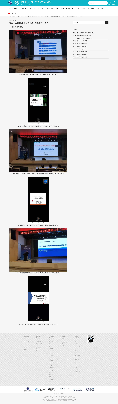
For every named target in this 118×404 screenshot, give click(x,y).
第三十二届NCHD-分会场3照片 (80, 51)
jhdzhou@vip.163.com (54, 400)
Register (114, 4)
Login (109, 4)
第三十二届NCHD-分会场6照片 (80, 43)
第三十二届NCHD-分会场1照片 (80, 57)
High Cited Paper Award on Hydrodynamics (77, 354)
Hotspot (69, 8)
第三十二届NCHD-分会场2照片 (80, 54)
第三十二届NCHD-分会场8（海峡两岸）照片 (83, 38)
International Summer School (77, 371)
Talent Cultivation (81, 8)
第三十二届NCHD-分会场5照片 (80, 46)
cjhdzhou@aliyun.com (67, 400)
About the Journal (20, 8)
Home (10, 8)
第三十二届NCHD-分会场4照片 (80, 49)
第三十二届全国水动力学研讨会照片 (54, 16)
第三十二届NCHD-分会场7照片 (80, 41)
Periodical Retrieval (37, 8)
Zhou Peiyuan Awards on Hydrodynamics (77, 345)
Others (50, 383)
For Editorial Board (97, 8)
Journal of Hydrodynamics (36, 2)
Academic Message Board (64, 343)
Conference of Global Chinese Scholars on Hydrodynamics (51, 357)
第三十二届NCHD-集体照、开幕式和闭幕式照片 (83, 33)
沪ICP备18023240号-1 (59, 393)
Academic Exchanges (55, 8)
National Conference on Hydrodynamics (37, 16)
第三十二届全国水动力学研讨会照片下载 (82, 35)
